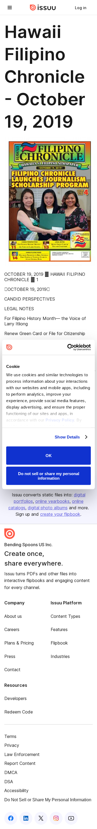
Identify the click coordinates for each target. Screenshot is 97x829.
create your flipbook (60, 514)
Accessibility (16, 790)
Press (9, 656)
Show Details (67, 437)
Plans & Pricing (19, 643)
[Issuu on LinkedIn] (25, 818)
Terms (10, 736)
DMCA (10, 772)
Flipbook (59, 643)
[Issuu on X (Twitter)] (40, 818)
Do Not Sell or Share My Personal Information (47, 799)
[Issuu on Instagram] (56, 818)
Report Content (20, 763)
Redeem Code (18, 712)
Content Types (65, 616)
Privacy (11, 745)
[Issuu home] (43, 8)
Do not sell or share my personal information (48, 475)
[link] (81, 7)
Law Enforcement (22, 754)
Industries (60, 656)
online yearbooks (52, 501)
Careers (11, 629)
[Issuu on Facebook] (10, 818)
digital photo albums (48, 507)
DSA (8, 781)
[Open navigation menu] (9, 7)
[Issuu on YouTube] (71, 818)
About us (13, 616)
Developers (15, 698)
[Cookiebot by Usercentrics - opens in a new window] (68, 347)
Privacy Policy (60, 420)
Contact (12, 669)
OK (49, 455)
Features (59, 629)
